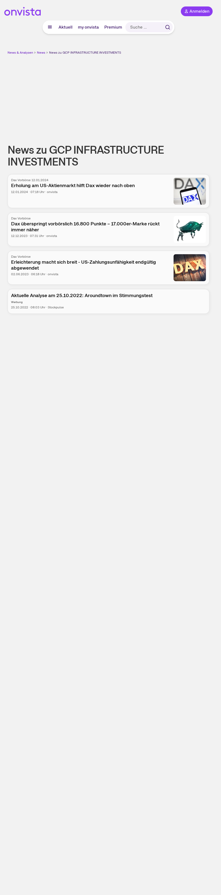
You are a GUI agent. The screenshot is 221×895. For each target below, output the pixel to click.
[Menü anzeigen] (49, 27)
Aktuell (65, 27)
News (41, 52)
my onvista (88, 27)
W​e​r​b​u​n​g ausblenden (128, 94)
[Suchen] (167, 27)
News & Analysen (20, 52)
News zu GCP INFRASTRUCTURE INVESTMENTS (85, 52)
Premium (113, 27)
